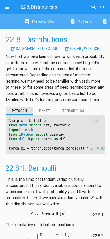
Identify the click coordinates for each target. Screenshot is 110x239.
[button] (7, 7)
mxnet (44, 111)
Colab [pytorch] (85, 48)
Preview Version (46, 21)
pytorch (19, 111)
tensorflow (73, 111)
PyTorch (84, 21)
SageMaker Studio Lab (36, 48)
